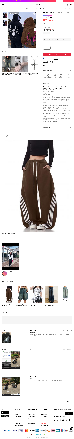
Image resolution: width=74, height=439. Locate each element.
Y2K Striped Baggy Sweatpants (8, 233)
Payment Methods (32, 416)
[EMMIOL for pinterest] (66, 420)
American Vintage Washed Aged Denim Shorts (8, 74)
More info (56, 59)
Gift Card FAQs (44, 416)
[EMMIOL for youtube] (63, 420)
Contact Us (17, 414)
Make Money (43, 423)
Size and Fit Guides (45, 412)
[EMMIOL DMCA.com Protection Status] (40, 435)
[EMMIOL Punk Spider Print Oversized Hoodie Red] (50, 30)
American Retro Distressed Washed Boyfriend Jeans (64, 300)
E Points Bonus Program (46, 421)
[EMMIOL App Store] (5, 413)
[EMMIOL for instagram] (57, 420)
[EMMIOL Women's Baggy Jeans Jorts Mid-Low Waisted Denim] (22, 294)
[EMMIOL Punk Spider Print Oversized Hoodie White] (53, 30)
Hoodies (44, 8)
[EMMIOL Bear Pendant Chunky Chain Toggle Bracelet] (21, 64)
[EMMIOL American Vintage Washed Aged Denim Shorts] (8, 64)
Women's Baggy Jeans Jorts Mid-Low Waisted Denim (22, 305)
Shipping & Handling (32, 414)
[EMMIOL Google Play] (5, 416)
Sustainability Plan (19, 421)
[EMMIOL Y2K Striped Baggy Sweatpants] (8, 294)
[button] (9, 29)
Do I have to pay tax (45, 418)
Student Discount (44, 425)
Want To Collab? (18, 416)
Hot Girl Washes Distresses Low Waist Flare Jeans (51, 305)
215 (51, 17)
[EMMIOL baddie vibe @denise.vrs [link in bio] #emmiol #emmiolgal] (10, 259)
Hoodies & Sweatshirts (37, 8)
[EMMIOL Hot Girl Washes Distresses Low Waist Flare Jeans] (51, 294)
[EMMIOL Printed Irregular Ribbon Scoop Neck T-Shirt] (37, 294)
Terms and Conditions (19, 425)
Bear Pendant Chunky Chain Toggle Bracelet (21, 74)
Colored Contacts (31, 423)
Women (24, 8)
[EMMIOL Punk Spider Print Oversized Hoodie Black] (44, 30)
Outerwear (29, 8)
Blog (16, 418)
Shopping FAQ (44, 414)
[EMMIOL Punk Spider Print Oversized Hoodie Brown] (47, 30)
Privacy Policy (18, 423)
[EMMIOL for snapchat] (70, 420)
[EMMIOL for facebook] (54, 420)
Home (20, 8)
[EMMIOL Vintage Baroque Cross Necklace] (34, 64)
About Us (16, 412)
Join (69, 413)
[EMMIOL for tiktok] (60, 420)
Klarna (29, 418)
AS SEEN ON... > (47, 15)
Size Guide (45, 42)
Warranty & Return (31, 412)
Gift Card (30, 421)
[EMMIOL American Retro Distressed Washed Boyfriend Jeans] (65, 292)
